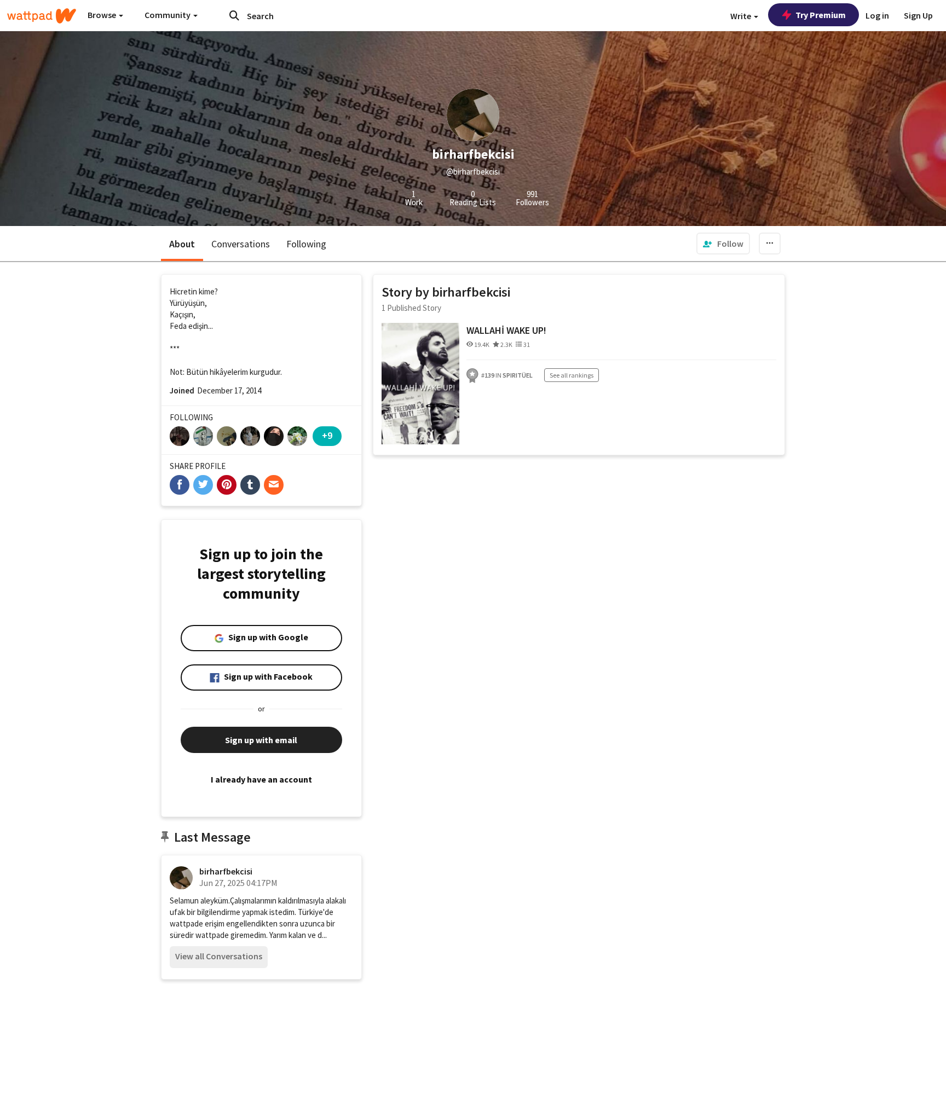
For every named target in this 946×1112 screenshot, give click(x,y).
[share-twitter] (203, 485)
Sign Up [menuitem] (918, 15)
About (182, 244)
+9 (327, 435)
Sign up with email (261, 739)
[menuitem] (723, 243)
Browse (103, 14)
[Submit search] (234, 15)
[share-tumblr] (250, 485)
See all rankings (571, 375)
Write (741, 15)
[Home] (41, 16)
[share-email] (274, 485)
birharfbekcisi (225, 871)
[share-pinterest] (226, 485)
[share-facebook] (179, 485)
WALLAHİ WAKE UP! (506, 330)
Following (306, 244)
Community (168, 14)
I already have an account (261, 779)
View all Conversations (218, 956)
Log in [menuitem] (877, 15)
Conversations (240, 244)
